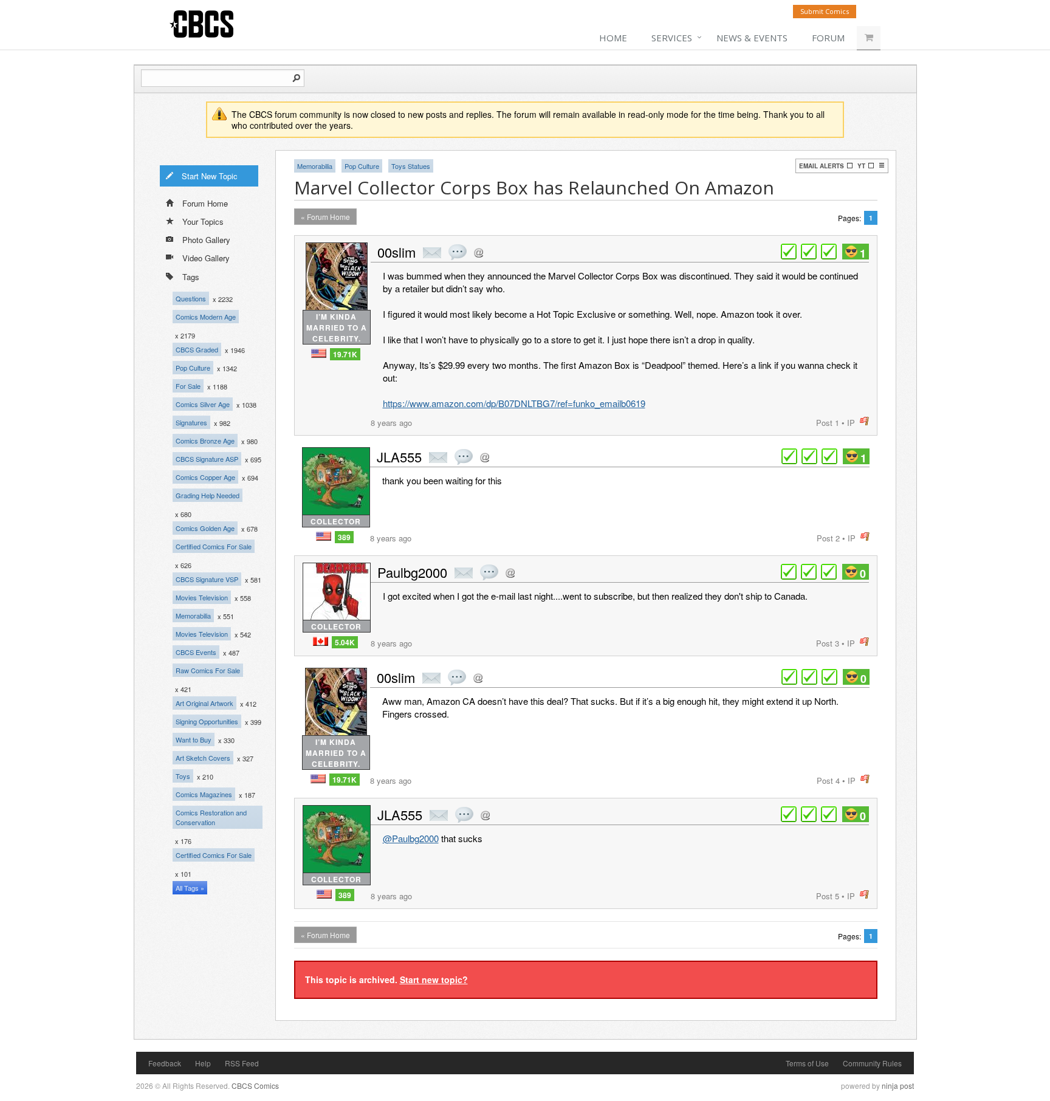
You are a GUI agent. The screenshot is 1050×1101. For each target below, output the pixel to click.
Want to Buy (193, 739)
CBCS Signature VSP (207, 579)
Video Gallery (206, 258)
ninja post (898, 1085)
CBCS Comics (255, 1085)
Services (671, 38)
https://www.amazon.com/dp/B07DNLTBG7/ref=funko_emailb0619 (514, 403)
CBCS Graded (197, 349)
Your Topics (203, 221)
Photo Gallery (206, 239)
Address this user (478, 252)
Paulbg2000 (412, 572)
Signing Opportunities (207, 721)
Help (203, 1063)
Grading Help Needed (207, 495)
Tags (190, 277)
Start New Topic (210, 176)
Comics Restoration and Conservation (211, 817)
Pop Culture (193, 367)
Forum (828, 38)
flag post (864, 421)
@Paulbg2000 (411, 838)
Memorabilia (193, 615)
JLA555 (399, 456)
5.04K (345, 642)
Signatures (191, 422)
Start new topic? (434, 979)
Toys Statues (410, 166)
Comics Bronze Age (205, 440)
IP (851, 422)
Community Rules (872, 1063)
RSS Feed (242, 1063)
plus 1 (789, 251)
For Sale (188, 386)
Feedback (164, 1063)
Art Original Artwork (204, 703)
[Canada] (320, 641)
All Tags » (190, 888)
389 (344, 537)
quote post (457, 252)
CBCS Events (196, 652)
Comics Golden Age (205, 528)
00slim (396, 251)
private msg (432, 252)
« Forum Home (325, 216)
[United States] (318, 353)
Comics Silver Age (203, 404)
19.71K (345, 354)
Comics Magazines (204, 794)
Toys (183, 776)
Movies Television (202, 597)
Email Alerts (821, 166)
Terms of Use (807, 1063)
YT (861, 166)
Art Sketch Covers (203, 758)
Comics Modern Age (206, 316)
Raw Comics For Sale (208, 670)
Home (613, 38)
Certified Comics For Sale (214, 546)
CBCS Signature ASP (207, 459)
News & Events (751, 38)
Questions (191, 298)
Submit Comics (824, 11)
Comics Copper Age (205, 477)
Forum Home (205, 203)
